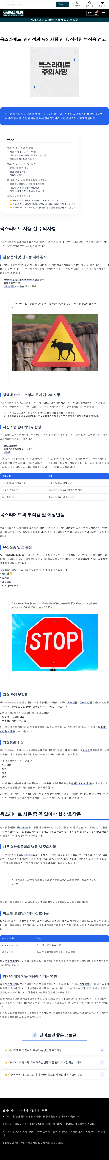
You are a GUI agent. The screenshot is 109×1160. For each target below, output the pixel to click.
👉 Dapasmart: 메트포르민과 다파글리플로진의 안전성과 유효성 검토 (43, 207)
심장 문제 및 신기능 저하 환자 (24, 152)
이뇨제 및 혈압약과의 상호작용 (24, 187)
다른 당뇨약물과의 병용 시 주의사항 (27, 184)
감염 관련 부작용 (18, 171)
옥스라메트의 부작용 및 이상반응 (22, 164)
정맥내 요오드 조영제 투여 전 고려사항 (28, 155)
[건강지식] (102, 2)
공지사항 (89, 5)
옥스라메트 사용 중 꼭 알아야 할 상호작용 (27, 180)
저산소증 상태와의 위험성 (22, 159)
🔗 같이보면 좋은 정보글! (19, 196)
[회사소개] (77, 2)
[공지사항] (89, 2)
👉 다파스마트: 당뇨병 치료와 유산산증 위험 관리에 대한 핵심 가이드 (43, 204)
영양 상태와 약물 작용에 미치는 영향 (27, 191)
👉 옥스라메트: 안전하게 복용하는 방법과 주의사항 (34, 200)
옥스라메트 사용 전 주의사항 (20, 147)
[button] (103, 13)
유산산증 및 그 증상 (19, 168)
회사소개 (77, 5)
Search (62, 4)
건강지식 (102, 5)
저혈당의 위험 (16, 175)
